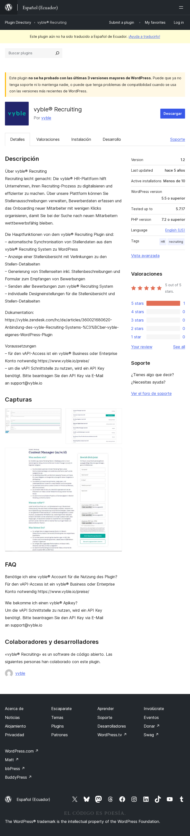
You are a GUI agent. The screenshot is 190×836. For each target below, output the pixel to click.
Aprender (105, 708)
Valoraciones (48, 139)
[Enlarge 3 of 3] (115, 454)
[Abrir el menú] (182, 7)
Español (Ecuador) (33, 799)
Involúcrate (154, 708)
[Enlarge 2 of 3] (115, 414)
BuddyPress (18, 777)
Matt (12, 759)
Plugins (57, 726)
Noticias (12, 717)
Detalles (17, 139)
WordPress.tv (112, 734)
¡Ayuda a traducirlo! (144, 36)
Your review (141, 346)
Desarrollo (112, 139)
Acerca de (14, 708)
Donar (152, 726)
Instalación (81, 139)
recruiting (176, 242)
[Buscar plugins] (57, 53)
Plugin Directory (18, 22)
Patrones (59, 734)
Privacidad (14, 734)
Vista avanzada (145, 255)
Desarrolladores (111, 726)
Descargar (173, 113)
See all (179, 346)
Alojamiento (15, 726)
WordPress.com (22, 751)
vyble (46, 117)
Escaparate (61, 708)
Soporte (177, 139)
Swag (151, 734)
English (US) (175, 230)
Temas (57, 717)
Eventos (151, 717)
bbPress (15, 768)
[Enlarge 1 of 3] (54, 414)
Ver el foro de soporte (151, 393)
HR (163, 242)
